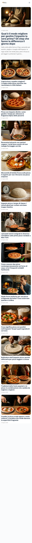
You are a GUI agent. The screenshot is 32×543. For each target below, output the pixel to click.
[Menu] (29, 2)
